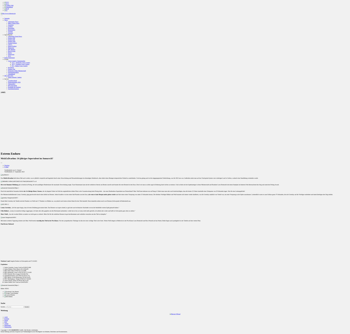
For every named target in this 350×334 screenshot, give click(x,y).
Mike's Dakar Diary (13, 23)
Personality (11, 28)
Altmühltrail (11, 74)
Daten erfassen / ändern (15, 77)
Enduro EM (11, 39)
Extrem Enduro (12, 43)
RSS (5, 322)
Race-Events (11, 51)
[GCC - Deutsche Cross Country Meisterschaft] (6, 2)
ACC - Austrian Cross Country (21, 64)
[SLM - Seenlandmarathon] (6, 9)
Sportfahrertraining (13, 89)
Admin (6, 323)
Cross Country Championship (16, 61)
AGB (6, 317)
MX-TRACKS (8, 75)
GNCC (10, 44)
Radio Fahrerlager (9, 57)
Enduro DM (11, 38)
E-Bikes (10, 26)
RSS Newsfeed (12, 85)
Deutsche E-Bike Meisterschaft (17, 71)
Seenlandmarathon (13, 72)
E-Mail (6, 167)
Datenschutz (7, 327)
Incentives (11, 67)
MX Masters (11, 49)
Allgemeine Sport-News (15, 36)
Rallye (10, 53)
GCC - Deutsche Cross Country (21, 62)
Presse (6, 320)
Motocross (11, 48)
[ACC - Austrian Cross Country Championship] (6, 4)
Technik (10, 31)
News (6, 20)
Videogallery (11, 84)
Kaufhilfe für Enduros (14, 87)
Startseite (7, 18)
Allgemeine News (13, 21)
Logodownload (12, 80)
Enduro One (11, 69)
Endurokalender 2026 (14, 82)
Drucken (6, 165)
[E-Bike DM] (8, 5)
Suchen (27, 307)
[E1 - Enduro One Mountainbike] (5, 10)
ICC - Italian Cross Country (20, 66)
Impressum (7, 325)
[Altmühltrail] (8, 7)
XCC (9, 56)
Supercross (11, 54)
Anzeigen (11, 25)
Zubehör (10, 33)
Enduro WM (11, 41)
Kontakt (6, 319)
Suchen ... (3, 307)
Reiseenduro (11, 30)
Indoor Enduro (12, 46)
